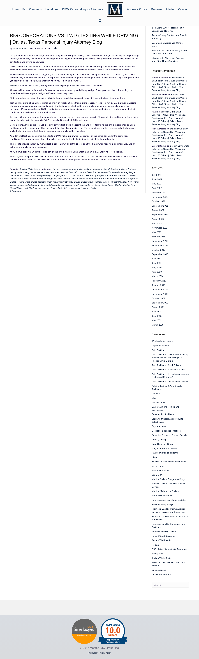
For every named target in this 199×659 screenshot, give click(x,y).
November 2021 (160, 197)
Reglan (155, 545)
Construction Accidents (163, 414)
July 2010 (156, 258)
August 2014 (158, 219)
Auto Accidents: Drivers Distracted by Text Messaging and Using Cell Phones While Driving (170, 357)
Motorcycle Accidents (162, 495)
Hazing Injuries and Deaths (165, 452)
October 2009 (158, 298)
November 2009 (160, 294)
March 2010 (158, 276)
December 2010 (160, 241)
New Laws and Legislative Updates (169, 500)
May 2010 (157, 267)
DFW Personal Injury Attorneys (82, 9)
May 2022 (157, 183)
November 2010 (160, 245)
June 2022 (157, 179)
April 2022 (157, 188)
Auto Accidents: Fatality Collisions (168, 369)
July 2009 (156, 311)
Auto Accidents (159, 350)
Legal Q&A (157, 475)
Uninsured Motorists (161, 574)
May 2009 (157, 320)
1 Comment (15, 191)
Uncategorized (159, 570)
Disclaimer (92, 653)
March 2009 (158, 325)
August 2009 (158, 307)
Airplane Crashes (160, 345)
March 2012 (158, 223)
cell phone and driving (72, 169)
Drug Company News (162, 444)
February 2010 (159, 280)
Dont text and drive (19, 175)
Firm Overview (32, 9)
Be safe (56, 169)
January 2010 (158, 285)
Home (15, 9)
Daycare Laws (159, 426)
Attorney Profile (137, 9)
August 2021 (158, 210)
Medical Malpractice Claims (165, 491)
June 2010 (157, 263)
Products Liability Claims (164, 531)
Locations (51, 9)
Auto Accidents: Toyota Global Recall (170, 381)
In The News (158, 466)
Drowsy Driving (159, 439)
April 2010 (157, 272)
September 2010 (160, 254)
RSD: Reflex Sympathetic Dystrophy (169, 549)
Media (170, 9)
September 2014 (160, 214)
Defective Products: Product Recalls (169, 435)
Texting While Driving (30, 169)
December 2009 (160, 289)
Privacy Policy (105, 653)
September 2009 (160, 302)
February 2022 (159, 192)
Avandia (156, 393)
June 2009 (157, 316)
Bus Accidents (158, 402)
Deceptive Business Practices (166, 431)
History (155, 457)
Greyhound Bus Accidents (164, 448)
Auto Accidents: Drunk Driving (166, 365)
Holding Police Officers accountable (169, 461)
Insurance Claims (160, 470)
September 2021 (160, 206)
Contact (183, 9)
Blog (154, 398)
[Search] (99, 20)
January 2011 (158, 236)
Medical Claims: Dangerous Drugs (168, 479)
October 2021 (158, 201)
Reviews (156, 9)
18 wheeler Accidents (162, 341)
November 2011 (159, 228)
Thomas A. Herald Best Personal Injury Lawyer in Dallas (69, 188)
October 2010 (158, 250)
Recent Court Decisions (163, 536)
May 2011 (156, 232)
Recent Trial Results (161, 540)
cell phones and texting (95, 169)
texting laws (157, 553)
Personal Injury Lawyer (163, 504)
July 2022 (156, 175)
